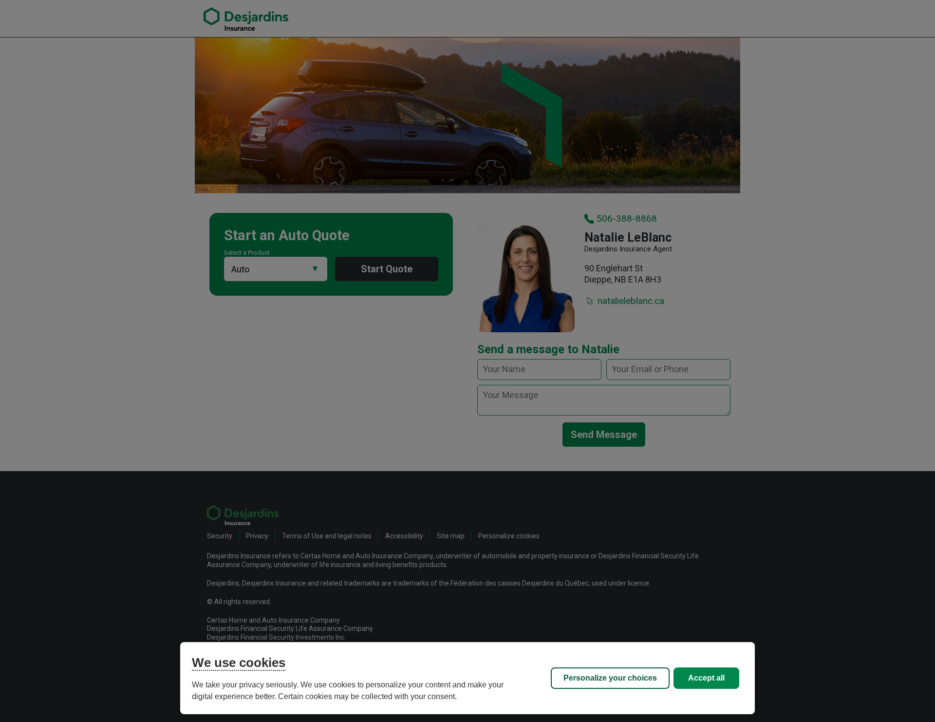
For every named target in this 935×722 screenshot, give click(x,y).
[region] (467, 678)
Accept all (706, 678)
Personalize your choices (610, 678)
